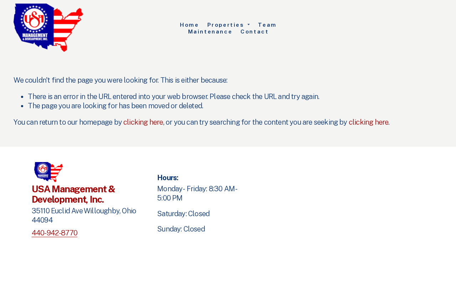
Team (267, 24)
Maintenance (210, 31)
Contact (254, 31)
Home (189, 24)
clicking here (143, 122)
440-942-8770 (54, 233)
